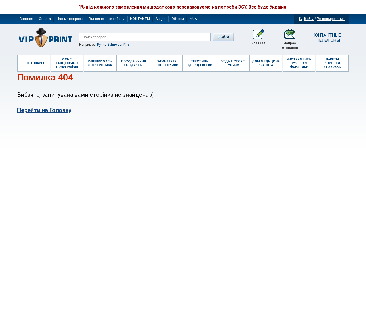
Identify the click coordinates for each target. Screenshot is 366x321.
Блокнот (258, 45)
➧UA (193, 19)
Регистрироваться (331, 19)
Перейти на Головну (44, 110)
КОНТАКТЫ (140, 19)
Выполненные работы (106, 19)
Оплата (45, 19)
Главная (26, 19)
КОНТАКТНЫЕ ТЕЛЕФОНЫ (326, 38)
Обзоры (177, 19)
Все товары (33, 63)
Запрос (290, 45)
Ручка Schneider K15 (113, 45)
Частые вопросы (70, 19)
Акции (161, 19)
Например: (104, 45)
